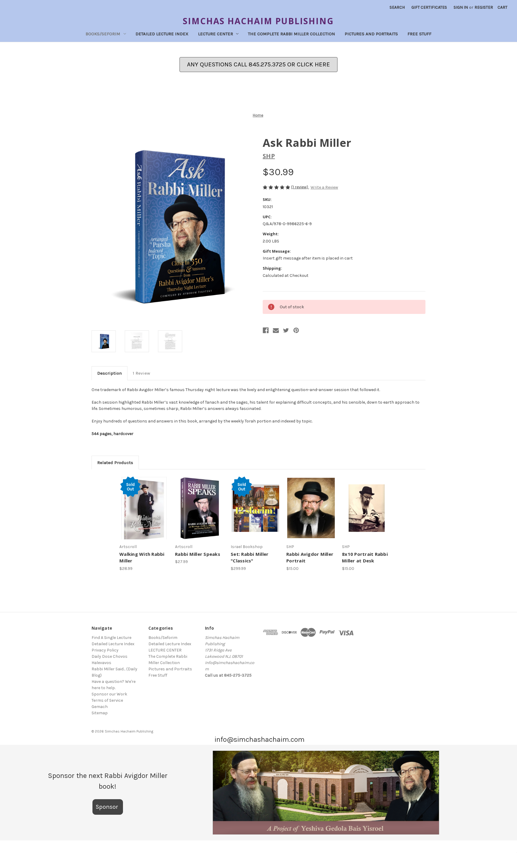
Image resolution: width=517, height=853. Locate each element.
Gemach (100, 706)
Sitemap (100, 712)
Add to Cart (200, 513)
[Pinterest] (296, 330)
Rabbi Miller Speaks (197, 554)
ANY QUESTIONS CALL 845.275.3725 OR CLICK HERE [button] (258, 64)
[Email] (276, 330)
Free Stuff (419, 33)
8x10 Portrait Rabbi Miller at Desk (365, 557)
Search (397, 7)
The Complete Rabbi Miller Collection (291, 33)
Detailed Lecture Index (162, 33)
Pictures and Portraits (371, 33)
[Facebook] (266, 330)
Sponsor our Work (109, 694)
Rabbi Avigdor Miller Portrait (309, 557)
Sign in (461, 7)
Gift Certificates (429, 7)
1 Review (141, 373)
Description (109, 373)
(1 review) (300, 187)
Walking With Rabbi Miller (142, 557)
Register (484, 7)
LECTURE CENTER (215, 33)
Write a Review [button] (324, 187)
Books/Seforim (103, 33)
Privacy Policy (105, 650)
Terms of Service (107, 700)
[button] (326, 792)
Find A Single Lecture (111, 637)
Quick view (142, 503)
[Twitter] (286, 330)
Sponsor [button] (108, 806)
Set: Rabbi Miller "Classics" (249, 557)
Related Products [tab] (115, 462)
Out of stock (144, 513)
